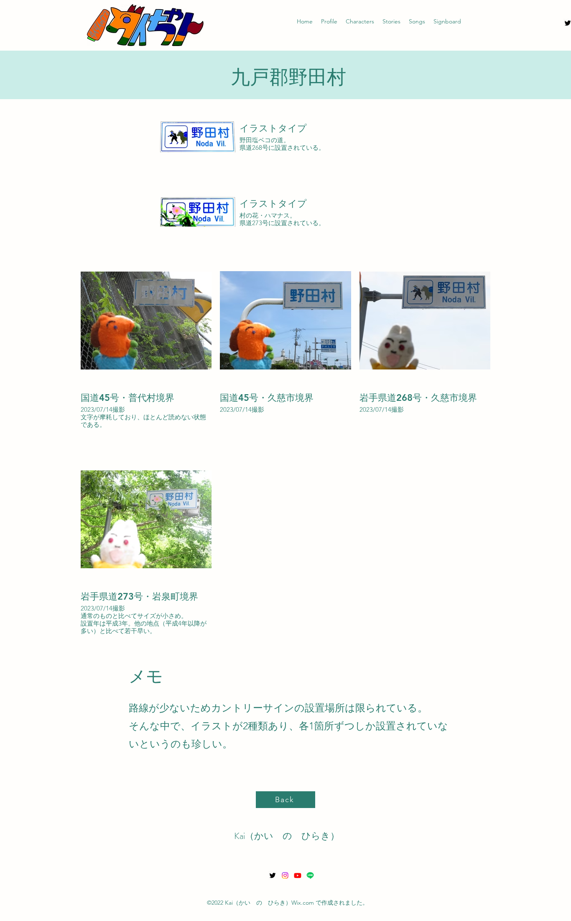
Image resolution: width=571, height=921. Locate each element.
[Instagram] (285, 875)
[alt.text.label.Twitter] (272, 875)
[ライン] (310, 875)
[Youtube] (297, 875)
